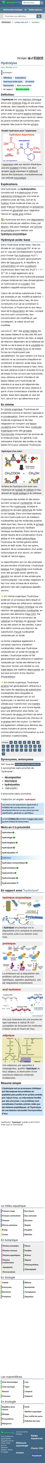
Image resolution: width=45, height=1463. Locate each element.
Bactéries (6, 1292)
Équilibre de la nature (8, 1408)
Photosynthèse (31, 1264)
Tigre (27, 1387)
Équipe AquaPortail (36, 1437)
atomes (20, 110)
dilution (5, 226)
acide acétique (20, 493)
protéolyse (9, 943)
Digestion (29, 1296)
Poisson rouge (8, 1211)
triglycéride (21, 569)
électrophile (34, 669)
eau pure (15, 262)
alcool (12, 206)
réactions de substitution (28, 689)
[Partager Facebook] (35, 58)
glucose (31, 621)
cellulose (5, 621)
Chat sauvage (8, 1387)
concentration (8, 266)
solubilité (35, 345)
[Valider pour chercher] (42, 3)
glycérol (5, 576)
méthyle (30, 490)
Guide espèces (35, 10)
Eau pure (28, 1220)
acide (12, 171)
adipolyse (8, 1035)
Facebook (37, 1455)
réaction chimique (31, 99)
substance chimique (11, 196)
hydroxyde (20, 506)
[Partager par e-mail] (29, 58)
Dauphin (28, 1230)
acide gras (17, 214)
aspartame (8, 164)
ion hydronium (22, 255)
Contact (20, 1452)
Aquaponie (7, 1267)
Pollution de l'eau (32, 1421)
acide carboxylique (26, 538)
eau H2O (31, 614)
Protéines (6, 1296)
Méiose (28, 1282)
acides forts (21, 348)
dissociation (18, 311)
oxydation (14, 168)
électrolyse (11, 781)
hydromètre (8, 873)
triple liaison (7, 669)
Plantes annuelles (11, 1246)
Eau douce (29, 1211)
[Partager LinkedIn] (41, 58)
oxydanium (30, 266)
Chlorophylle (30, 1269)
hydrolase (7, 832)
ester (3, 206)
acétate (19, 490)
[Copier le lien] (32, 58)
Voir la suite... (11, 788)
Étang (5, 1230)
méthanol (33, 171)
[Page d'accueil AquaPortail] (11, 4)
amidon (20, 621)
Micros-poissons (9, 1225)
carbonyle (27, 510)
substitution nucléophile (26, 610)
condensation (10, 416)
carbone (5, 510)
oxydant (25, 284)
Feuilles (28, 1250)
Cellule (5, 1282)
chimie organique (13, 409)
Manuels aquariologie (22, 1444)
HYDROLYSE (13, 819)
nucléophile (26, 503)
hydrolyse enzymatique (14, 234)
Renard (5, 1391)
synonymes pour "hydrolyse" (27, 764)
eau (25, 103)
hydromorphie (9, 883)
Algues (28, 1260)
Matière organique (33, 1411)
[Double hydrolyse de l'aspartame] (22, 147)
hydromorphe (9, 878)
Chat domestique (10, 1382)
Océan (5, 1234)
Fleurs (27, 1246)
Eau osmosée (31, 1216)
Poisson (5, 1220)
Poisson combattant (11, 1216)
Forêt (27, 1407)
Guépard (28, 1396)
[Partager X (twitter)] (38, 58)
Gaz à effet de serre (33, 1416)
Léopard (28, 1391)
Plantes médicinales (8, 1261)
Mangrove (7, 1423)
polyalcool (38, 206)
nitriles (31, 651)
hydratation (9, 676)
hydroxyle (21, 248)
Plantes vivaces (10, 1250)
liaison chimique (26, 607)
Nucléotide (30, 1287)
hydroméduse (9, 868)
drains (19, 714)
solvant (34, 124)
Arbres (28, 1255)
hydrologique (8, 842)
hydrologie (7, 837)
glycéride (17, 210)
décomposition (13, 777)
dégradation (37, 219)
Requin (28, 1225)
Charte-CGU (37, 1448)
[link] (11, 3)
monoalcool (22, 206)
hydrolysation (12, 784)
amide (11, 513)
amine (4, 538)
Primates (6, 1396)
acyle (18, 631)
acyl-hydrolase (12, 989)
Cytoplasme (30, 1292)
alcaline (5, 686)
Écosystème (7, 1419)
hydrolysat (7, 847)
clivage (7, 607)
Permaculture (9, 1272)
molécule (16, 103)
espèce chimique (32, 113)
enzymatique (20, 178)
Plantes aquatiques (11, 1255)
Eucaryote (7, 1287)
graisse (7, 721)
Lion (26, 1382)
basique (5, 569)
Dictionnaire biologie (12, 10)
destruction (25, 192)
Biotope (5, 1414)
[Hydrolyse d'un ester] (22, 469)
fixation (5, 203)
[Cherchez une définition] (39, 16)
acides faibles (30, 331)
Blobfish (28, 1234)
